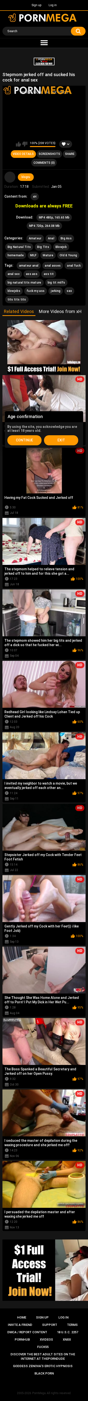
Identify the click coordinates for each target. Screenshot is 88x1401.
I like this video (18, 144)
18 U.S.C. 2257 (67, 1332)
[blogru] (10, 177)
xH (35, 196)
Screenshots (49, 154)
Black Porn (44, 1373)
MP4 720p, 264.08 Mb (44, 226)
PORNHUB (22, 1339)
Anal (51, 238)
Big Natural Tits (19, 247)
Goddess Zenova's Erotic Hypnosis (43, 1366)
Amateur (35, 238)
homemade (16, 255)
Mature (48, 255)
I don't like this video (24, 144)
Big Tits (43, 247)
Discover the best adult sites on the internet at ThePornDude (43, 1356)
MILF (33, 255)
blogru (26, 177)
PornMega (39, 1393)
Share (70, 154)
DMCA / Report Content (27, 1332)
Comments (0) (44, 162)
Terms (72, 1325)
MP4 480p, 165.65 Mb (54, 217)
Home (21, 1317)
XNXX (67, 1339)
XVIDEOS (46, 1339)
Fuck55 (43, 1347)
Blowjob (61, 247)
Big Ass (66, 238)
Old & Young (68, 255)
